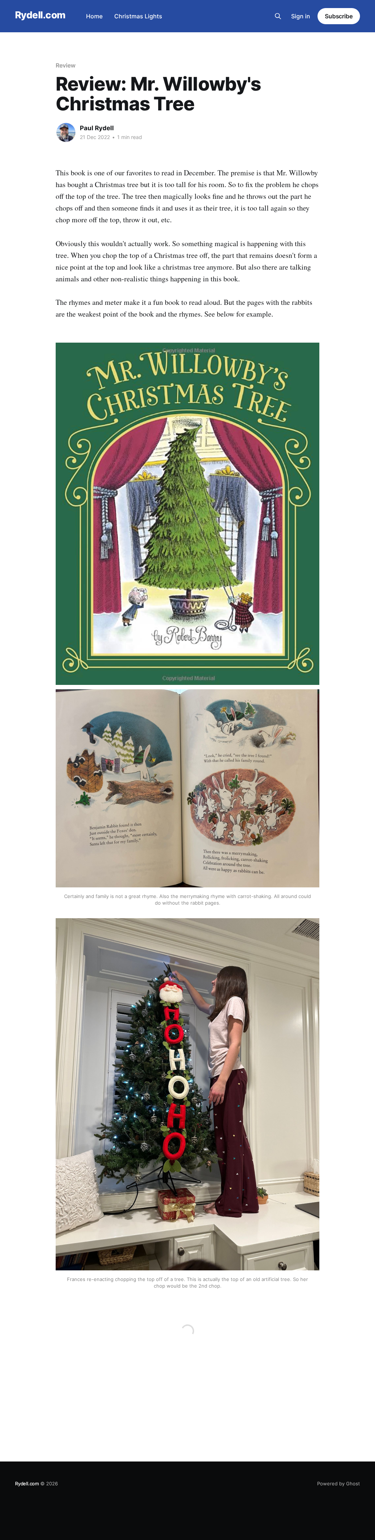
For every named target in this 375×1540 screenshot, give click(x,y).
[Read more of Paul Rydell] (66, 132)
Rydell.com (40, 15)
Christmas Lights (138, 16)
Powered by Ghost (338, 1483)
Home (94, 16)
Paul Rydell (97, 128)
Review (65, 65)
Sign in (300, 16)
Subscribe (339, 16)
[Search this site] (278, 16)
